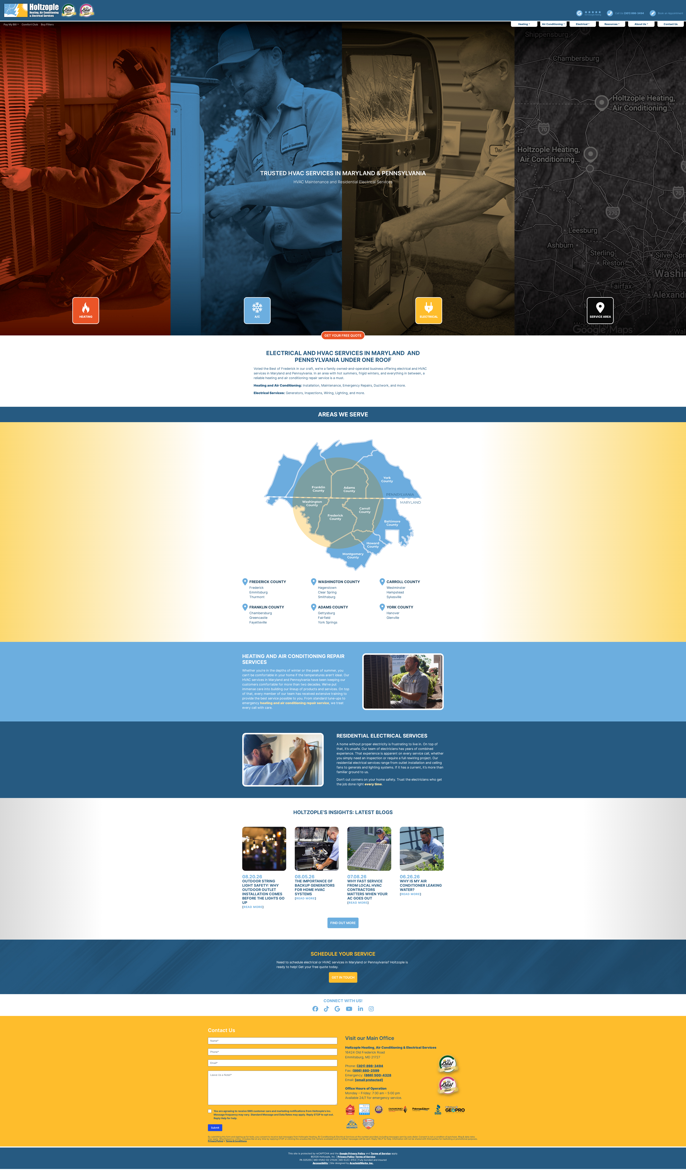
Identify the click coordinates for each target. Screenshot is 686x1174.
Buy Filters (47, 24)
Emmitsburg (258, 592)
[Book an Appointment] (666, 13)
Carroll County (403, 582)
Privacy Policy (215, 1141)
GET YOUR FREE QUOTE (343, 335)
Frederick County (267, 582)
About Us (640, 24)
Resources (611, 24)
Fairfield (324, 618)
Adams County (333, 607)
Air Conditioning (552, 24)
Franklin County (266, 607)
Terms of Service (381, 1153)
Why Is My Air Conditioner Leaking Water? (421, 885)
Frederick (256, 588)
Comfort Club (30, 24)
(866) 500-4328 (377, 1075)
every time (373, 784)
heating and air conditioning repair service (294, 703)
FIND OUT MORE (343, 923)
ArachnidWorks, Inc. (361, 1163)
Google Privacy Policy (352, 1153)
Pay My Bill (10, 24)
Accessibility (320, 1163)
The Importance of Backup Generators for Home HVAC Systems (315, 887)
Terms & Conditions (236, 1141)
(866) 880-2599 (365, 1070)
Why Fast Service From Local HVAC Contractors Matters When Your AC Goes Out (367, 889)
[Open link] (588, 13)
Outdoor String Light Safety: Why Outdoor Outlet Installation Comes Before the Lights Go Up (263, 892)
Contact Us (671, 24)
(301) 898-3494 (370, 1066)
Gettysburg (326, 613)
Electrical (582, 24)
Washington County (339, 582)
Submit (215, 1127)
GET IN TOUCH (343, 977)
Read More (253, 907)
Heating (523, 24)
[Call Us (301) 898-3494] (625, 13)
